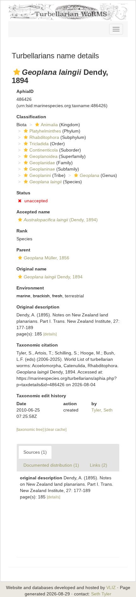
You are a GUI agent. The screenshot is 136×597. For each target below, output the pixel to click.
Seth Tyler (101, 593)
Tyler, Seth (102, 409)
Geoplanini (40, 175)
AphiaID (25, 91)
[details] (50, 334)
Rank (22, 230)
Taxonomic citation (37, 344)
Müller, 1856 (46, 257)
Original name (31, 268)
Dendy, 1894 (53, 276)
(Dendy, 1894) (61, 219)
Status (23, 192)
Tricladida (39, 143)
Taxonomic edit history (41, 395)
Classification (31, 116)
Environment (30, 287)
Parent (23, 249)
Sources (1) (35, 452)
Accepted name (33, 211)
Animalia (49, 124)
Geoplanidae (42, 162)
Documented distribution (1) (51, 465)
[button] (17, 72)
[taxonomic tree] (30, 429)
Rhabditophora (44, 137)
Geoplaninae (42, 169)
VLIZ (111, 587)
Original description (37, 306)
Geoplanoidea (43, 156)
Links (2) (98, 465)
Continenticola (43, 149)
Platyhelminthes (45, 130)
